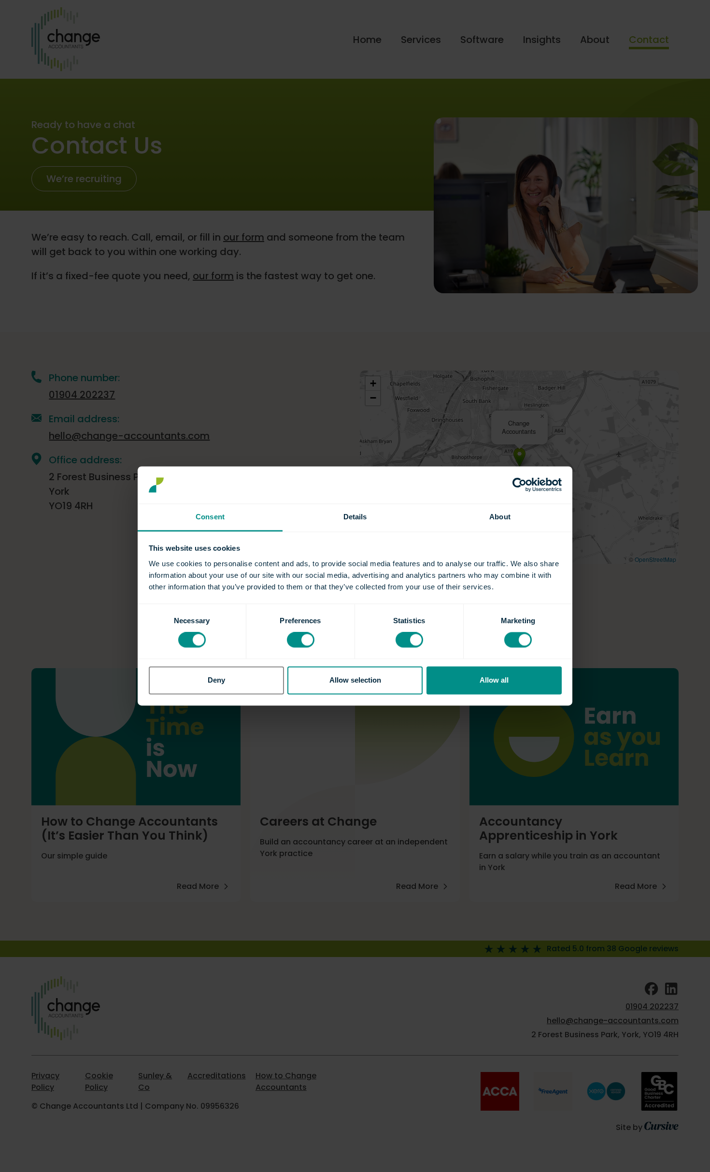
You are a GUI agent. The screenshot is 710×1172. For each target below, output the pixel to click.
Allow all (494, 680)
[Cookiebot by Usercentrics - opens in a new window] (519, 485)
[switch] (300, 640)
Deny (216, 680)
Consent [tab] (210, 517)
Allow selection (355, 680)
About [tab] (500, 517)
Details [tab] (355, 517)
